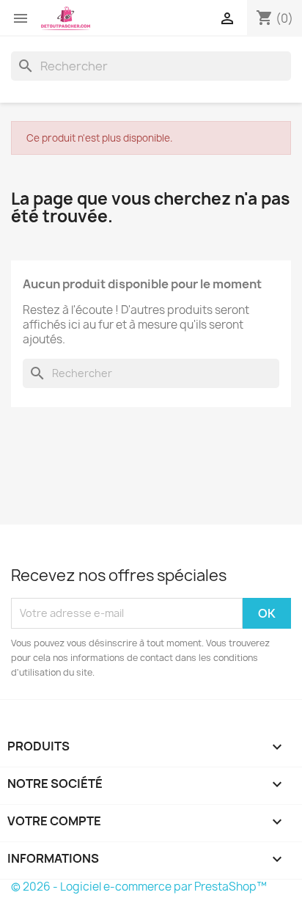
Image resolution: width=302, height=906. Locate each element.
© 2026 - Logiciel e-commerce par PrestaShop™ (139, 886)
